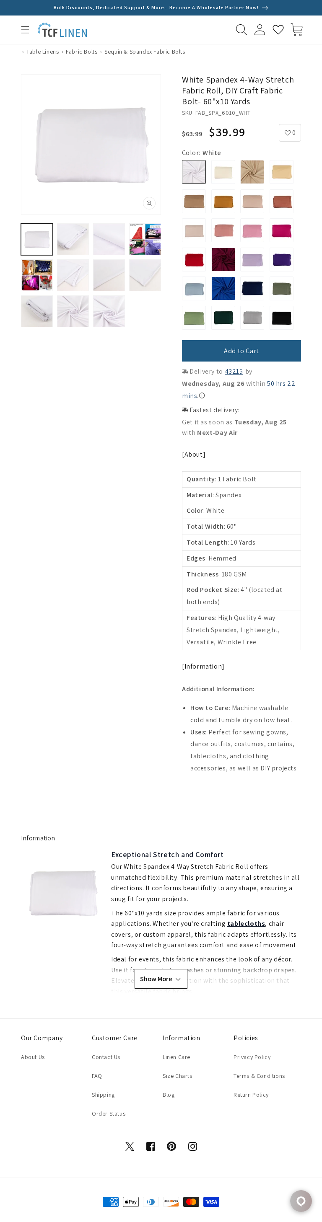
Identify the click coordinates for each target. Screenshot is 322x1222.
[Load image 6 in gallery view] (73, 275)
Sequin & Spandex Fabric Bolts (144, 51)
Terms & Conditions (259, 1076)
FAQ (97, 1076)
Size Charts (177, 1076)
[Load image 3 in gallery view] (109, 239)
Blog (168, 1094)
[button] (25, 30)
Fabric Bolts (81, 51)
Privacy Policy (252, 1057)
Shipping (103, 1094)
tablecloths (246, 923)
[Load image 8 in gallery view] (145, 275)
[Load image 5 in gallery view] (37, 275)
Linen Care (176, 1057)
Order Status (108, 1113)
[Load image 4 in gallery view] (145, 239)
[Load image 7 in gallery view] (109, 275)
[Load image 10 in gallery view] (73, 311)
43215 (234, 371)
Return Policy (251, 1094)
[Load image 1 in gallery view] (37, 239)
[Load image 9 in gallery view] (37, 311)
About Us (33, 1057)
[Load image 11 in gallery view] (109, 311)
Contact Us (106, 1057)
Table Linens (42, 51)
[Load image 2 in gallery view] (73, 239)
